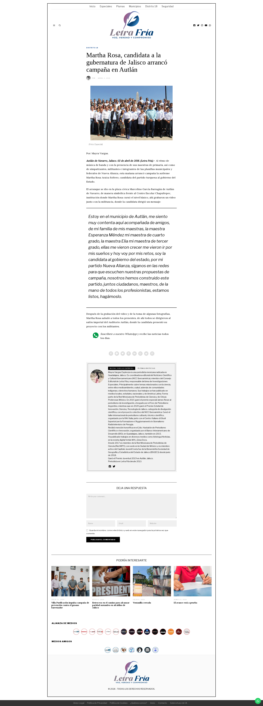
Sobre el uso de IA (178, 703)
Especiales (106, 6)
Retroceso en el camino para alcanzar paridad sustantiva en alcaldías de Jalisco (110, 605)
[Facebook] (194, 25)
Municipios (135, 6)
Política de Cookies (119, 703)
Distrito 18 (151, 6)
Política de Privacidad (97, 703)
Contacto (162, 703)
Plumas (120, 6)
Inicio (92, 6)
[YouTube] (206, 25)
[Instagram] (202, 25)
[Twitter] (198, 25)
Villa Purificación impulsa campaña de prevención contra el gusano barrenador (70, 605)
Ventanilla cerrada (142, 602)
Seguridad (168, 6)
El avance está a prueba (185, 602)
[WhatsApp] (210, 25)
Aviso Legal (78, 703)
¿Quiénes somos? (138, 703)
